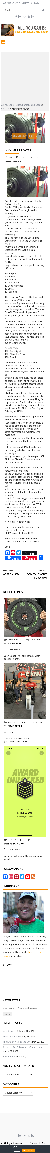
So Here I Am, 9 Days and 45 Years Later (23, 1047)
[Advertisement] (25, 77)
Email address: (10, 1007)
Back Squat (23, 157)
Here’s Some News (12, 1036)
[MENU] (3, 42)
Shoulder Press (18, 161)
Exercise (17, 649)
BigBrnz (34, 136)
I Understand (28, 1151)
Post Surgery (9, 1056)
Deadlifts (8, 161)
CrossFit (11, 157)
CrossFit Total (33, 157)
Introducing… (9, 1030)
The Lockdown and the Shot (17, 1041)
